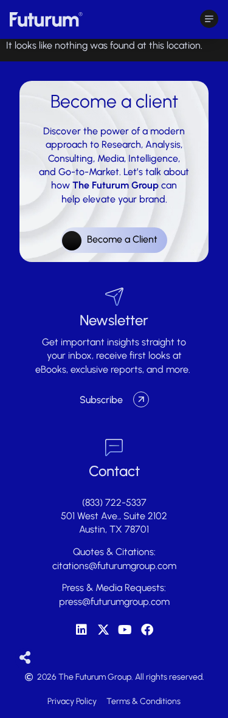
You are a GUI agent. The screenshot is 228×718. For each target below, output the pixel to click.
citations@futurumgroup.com (114, 565)
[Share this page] (25, 658)
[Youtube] (125, 630)
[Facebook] (147, 630)
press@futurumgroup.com (114, 601)
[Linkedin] (81, 630)
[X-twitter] (103, 630)
